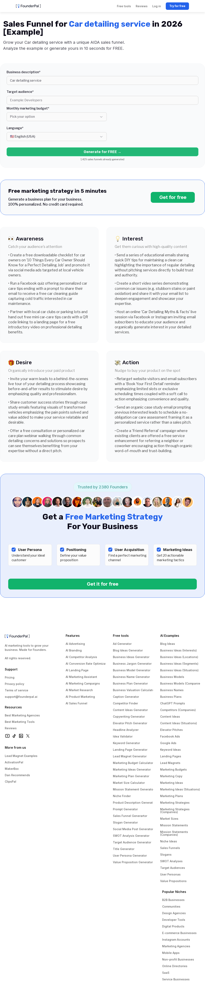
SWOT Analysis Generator (131, 835)
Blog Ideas (167, 643)
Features (73, 636)
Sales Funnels (170, 848)
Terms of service (16, 690)
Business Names (172, 690)
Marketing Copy (171, 776)
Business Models (172, 677)
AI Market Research (79, 690)
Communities (171, 906)
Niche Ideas (168, 841)
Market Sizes (169, 818)
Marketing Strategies (175, 802)
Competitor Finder (125, 703)
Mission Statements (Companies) (174, 833)
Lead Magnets (170, 763)
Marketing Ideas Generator (132, 769)
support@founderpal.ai (21, 696)
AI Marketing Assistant (81, 677)
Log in (156, 6)
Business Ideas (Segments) (179, 663)
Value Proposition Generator (133, 862)
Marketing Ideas (171, 782)
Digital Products (173, 926)
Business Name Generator (131, 677)
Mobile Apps (171, 952)
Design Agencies (174, 913)
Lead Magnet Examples (21, 756)
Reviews (11, 728)
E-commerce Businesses (179, 933)
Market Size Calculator (129, 782)
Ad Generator (122, 643)
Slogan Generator (125, 822)
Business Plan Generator (130, 683)
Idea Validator (123, 736)
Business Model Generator (131, 670)
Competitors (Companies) (178, 710)
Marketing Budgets (173, 769)
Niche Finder (122, 796)
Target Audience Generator (132, 842)
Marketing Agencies (176, 946)
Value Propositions (173, 881)
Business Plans (171, 696)
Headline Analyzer (126, 729)
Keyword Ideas (170, 749)
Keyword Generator (126, 743)
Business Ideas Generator (131, 657)
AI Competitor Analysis (81, 657)
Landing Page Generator (130, 749)
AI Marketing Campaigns (83, 683)
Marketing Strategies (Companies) (175, 810)
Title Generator (123, 849)
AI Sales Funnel (76, 703)
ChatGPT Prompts (172, 703)
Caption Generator (126, 696)
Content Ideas (170, 716)
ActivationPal (14, 762)
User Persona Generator (130, 855)
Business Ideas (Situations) (179, 670)
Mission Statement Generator (133, 789)
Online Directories (174, 966)
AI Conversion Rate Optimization (88, 663)
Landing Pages (170, 756)
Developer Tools (173, 919)
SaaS (165, 972)
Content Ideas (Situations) (178, 723)
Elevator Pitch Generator (130, 723)
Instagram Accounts (176, 939)
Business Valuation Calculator (134, 690)
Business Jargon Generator (132, 663)
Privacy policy (14, 684)
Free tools (121, 636)
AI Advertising (75, 643)
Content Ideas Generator (130, 710)
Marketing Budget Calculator (133, 763)
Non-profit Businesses (178, 959)
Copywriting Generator (129, 716)
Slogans (166, 854)
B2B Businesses (173, 900)
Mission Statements (174, 825)
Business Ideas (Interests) (178, 650)
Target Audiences (172, 867)
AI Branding (74, 650)
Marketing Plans (171, 796)
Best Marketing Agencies (22, 715)
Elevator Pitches (171, 729)
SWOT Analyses (171, 861)
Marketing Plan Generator (131, 776)
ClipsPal (10, 781)
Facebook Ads (170, 736)
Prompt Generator (125, 809)
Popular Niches (174, 892)
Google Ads (168, 743)
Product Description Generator (134, 802)
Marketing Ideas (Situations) (180, 789)
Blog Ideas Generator (128, 650)
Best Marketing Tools (20, 721)
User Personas (170, 874)
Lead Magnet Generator (130, 756)
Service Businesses (176, 979)
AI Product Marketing (80, 696)
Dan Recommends (17, 775)
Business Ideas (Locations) (179, 657)
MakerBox (12, 768)
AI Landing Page (77, 670)
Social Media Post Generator (133, 829)
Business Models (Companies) (181, 683)
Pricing (9, 677)
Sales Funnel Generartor (130, 816)
